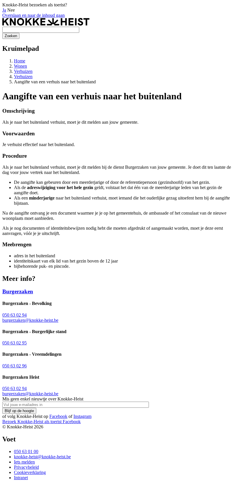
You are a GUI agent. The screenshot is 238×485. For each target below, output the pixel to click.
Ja (4, 10)
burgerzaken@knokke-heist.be (30, 320)
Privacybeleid (26, 467)
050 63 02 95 (14, 342)
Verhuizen (23, 71)
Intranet (21, 477)
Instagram (82, 416)
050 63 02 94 (14, 314)
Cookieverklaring (30, 472)
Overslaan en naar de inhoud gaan (33, 15)
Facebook (58, 416)
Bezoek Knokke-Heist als (32, 421)
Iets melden (24, 461)
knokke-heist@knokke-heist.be (42, 456)
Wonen (20, 66)
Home (19, 60)
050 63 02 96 (14, 365)
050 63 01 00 (26, 451)
